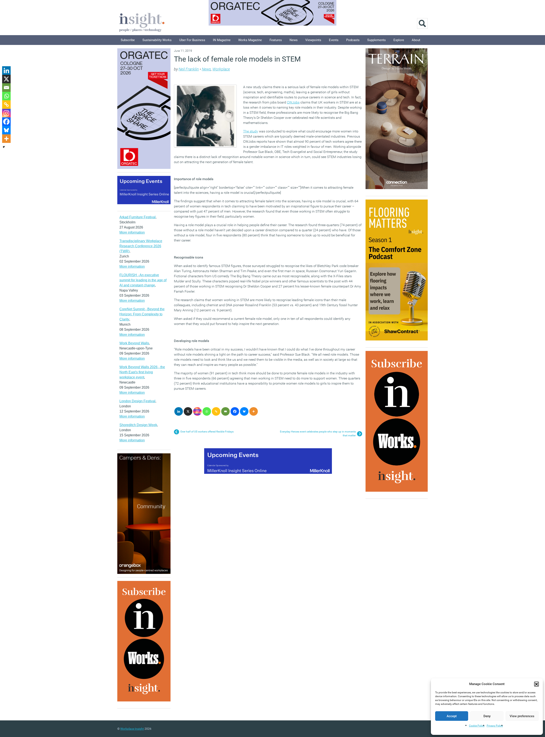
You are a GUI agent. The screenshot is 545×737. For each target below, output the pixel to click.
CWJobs (293, 102)
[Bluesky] (244, 411)
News (294, 40)
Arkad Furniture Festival (137, 217)
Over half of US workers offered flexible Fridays (207, 431)
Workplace (221, 69)
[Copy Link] (216, 411)
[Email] (225, 411)
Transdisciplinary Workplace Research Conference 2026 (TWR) (140, 246)
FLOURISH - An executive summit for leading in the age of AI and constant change (142, 280)
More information (132, 232)
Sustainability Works (157, 40)
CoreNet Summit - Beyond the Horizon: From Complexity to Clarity (142, 314)
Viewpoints (313, 40)
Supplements (376, 40)
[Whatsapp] (206, 411)
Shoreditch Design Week (138, 425)
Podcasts (353, 40)
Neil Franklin (189, 69)
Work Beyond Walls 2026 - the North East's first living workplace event (142, 372)
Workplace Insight (132, 728)
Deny (486, 716)
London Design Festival (137, 401)
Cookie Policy (477, 725)
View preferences (522, 716)
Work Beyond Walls (134, 343)
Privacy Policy (495, 725)
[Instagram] (197, 411)
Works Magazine (250, 40)
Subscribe (128, 40)
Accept (452, 716)
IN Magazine (222, 40)
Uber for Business (192, 40)
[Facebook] (235, 411)
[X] (188, 411)
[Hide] (4, 147)
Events (333, 40)
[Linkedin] (178, 411)
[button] (536, 684)
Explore (398, 40)
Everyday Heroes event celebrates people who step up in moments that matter (318, 433)
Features (276, 40)
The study (250, 131)
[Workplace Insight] (141, 22)
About (416, 40)
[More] (253, 411)
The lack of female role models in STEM (237, 59)
